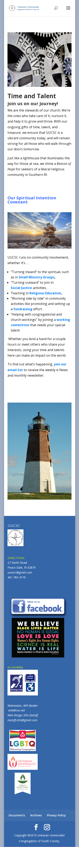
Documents (17, 815)
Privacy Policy (56, 815)
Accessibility (15, 667)
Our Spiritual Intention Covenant (31, 200)
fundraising (22, 309)
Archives (36, 815)
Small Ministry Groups (36, 277)
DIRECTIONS (16, 558)
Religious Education (45, 293)
